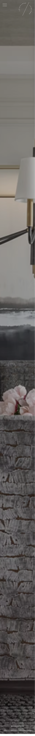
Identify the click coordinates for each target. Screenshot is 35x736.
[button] (5, 5)
